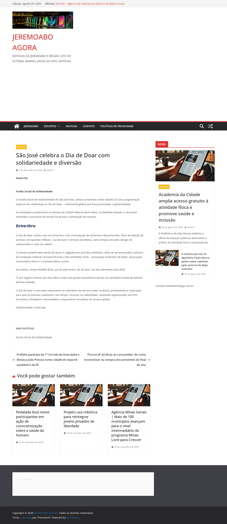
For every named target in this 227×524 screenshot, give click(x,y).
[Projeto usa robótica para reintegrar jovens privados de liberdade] (81, 387)
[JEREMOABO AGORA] (16, 126)
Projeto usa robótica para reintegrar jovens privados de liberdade (80, 419)
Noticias (71, 126)
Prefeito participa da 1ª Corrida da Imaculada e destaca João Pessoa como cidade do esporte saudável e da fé (48, 360)
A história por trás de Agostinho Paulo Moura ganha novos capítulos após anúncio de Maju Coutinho (195, 261)
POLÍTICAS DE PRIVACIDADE (116, 126)
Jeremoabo (31, 126)
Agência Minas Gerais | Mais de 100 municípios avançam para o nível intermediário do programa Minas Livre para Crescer (129, 426)
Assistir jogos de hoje (44, 479)
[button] (58, 126)
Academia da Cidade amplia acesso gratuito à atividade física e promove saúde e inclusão (183, 207)
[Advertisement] (113, 94)
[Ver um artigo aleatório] (210, 126)
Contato (89, 126)
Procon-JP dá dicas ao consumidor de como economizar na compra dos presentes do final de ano (115, 360)
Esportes (50, 126)
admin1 (50, 170)
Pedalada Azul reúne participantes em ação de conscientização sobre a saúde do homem (32, 423)
